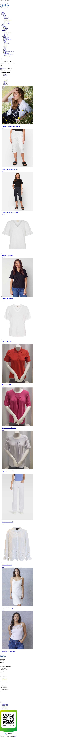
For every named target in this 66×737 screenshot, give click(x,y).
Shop (3, 68)
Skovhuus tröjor (6, 43)
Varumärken (4, 36)
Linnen (5, 22)
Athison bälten (6, 53)
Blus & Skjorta (6, 17)
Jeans (3, 25)
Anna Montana (6, 37)
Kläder (3, 14)
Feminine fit (6, 28)
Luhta (5, 49)
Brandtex (5, 79)
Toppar (5, 15)
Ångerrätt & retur (5, 708)
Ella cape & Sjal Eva (7, 32)
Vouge (5, 55)
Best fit (5, 27)
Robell (5, 40)
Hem (3, 12)
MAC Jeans (6, 38)
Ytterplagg (4, 30)
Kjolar (5, 20)
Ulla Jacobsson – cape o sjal (8, 54)
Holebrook (6, 45)
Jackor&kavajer (6, 21)
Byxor (3, 24)
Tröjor (5, 16)
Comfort (5, 29)
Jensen (5, 50)
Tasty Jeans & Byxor (7, 39)
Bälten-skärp (6, 34)
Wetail (15, 736)
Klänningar (6, 18)
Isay (4, 42)
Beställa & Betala (5, 704)
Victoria (5, 84)
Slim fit (5, 26)
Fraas (5, 52)
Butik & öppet (4, 678)
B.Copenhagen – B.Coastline (9, 51)
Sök (14, 63)
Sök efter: (1, 63)
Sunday (5, 41)
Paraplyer (5, 33)
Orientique (6, 47)
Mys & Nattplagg (7, 23)
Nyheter (3, 13)
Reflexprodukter (6, 35)
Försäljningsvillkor (5, 705)
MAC (5, 80)
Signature (5, 46)
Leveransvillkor (4, 706)
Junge (5, 48)
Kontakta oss (4, 679)
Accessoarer (4, 31)
